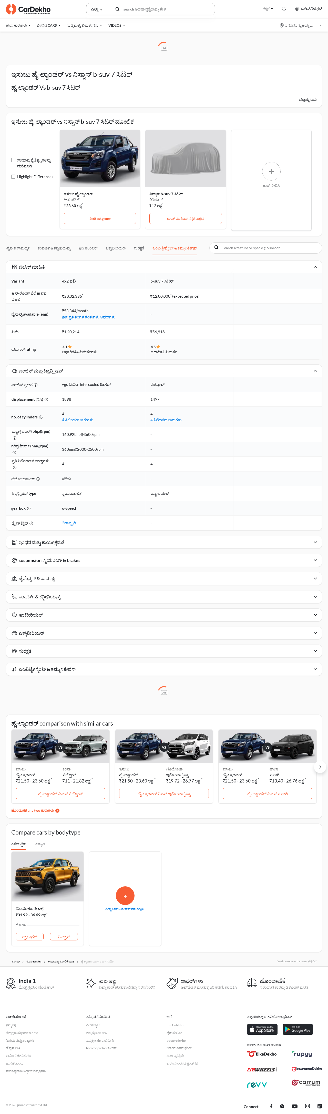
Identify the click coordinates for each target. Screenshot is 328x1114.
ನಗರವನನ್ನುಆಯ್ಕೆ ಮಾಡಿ (301, 25)
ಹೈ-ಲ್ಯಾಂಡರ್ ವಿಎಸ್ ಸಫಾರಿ (267, 793)
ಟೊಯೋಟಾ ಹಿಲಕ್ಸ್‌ (30, 908)
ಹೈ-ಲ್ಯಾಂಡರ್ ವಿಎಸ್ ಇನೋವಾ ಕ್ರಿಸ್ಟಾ (164, 793)
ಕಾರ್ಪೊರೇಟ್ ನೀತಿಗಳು (19, 1056)
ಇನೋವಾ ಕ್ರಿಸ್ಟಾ (177, 774)
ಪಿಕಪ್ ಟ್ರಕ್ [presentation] (18, 844)
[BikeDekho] (262, 1054)
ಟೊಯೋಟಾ (174, 769)
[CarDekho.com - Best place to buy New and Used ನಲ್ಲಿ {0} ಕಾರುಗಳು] (28, 9)
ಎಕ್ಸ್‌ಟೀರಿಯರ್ (116, 248)
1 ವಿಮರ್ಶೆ (169, 351)
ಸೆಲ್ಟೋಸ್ (69, 774)
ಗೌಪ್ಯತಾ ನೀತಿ (13, 1048)
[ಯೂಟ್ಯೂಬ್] (295, 1107)
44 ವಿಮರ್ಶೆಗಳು (85, 351)
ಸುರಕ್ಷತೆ (139, 248)
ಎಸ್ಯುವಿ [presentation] (40, 844)
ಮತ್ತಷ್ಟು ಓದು (308, 99)
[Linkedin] (319, 1107)
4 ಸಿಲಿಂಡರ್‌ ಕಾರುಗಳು (77, 419)
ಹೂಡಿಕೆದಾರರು (14, 1063)
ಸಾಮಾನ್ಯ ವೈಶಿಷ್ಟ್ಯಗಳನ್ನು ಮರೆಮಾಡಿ (34, 163)
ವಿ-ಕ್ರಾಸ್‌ (64, 936)
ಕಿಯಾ (66, 769)
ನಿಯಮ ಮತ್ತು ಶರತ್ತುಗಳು (20, 1040)
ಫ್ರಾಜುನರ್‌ (29, 936)
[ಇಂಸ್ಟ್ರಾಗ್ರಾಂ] (307, 1107)
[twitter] (282, 1107)
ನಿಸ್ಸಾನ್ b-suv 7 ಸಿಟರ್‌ (166, 194)
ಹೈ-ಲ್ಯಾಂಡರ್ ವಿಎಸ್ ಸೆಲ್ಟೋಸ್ (60, 793)
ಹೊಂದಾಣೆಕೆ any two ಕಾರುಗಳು (32, 810)
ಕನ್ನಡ (266, 8)
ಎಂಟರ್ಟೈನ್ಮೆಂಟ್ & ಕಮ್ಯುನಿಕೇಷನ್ (174, 248)
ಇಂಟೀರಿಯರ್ (87, 248)
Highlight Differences (35, 176)
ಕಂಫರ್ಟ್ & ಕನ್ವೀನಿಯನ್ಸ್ (54, 248)
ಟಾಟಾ (274, 769)
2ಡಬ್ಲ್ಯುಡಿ (69, 522)
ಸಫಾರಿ (275, 774)
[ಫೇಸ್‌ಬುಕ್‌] (271, 1107)
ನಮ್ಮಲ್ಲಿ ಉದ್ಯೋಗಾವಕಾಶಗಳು (22, 1033)
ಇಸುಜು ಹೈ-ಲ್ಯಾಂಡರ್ (78, 194)
